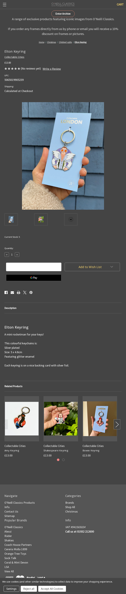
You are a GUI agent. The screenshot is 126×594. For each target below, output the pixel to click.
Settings (11, 589)
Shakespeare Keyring (55, 450)
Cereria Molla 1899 (15, 549)
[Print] (18, 292)
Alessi (7, 531)
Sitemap (9, 516)
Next (117, 424)
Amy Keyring (11, 450)
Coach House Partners (18, 545)
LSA (6, 567)
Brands (69, 502)
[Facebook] (6, 292)
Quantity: (8, 248)
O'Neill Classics (13, 527)
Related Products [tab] (13, 386)
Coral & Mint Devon (16, 562)
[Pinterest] (31, 292)
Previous (4, 424)
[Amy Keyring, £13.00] (22, 419)
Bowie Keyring (91, 450)
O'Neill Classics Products (19, 502)
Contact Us (11, 511)
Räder (8, 536)
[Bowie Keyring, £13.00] (100, 419)
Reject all (28, 589)
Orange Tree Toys (15, 553)
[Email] (12, 292)
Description (10, 308)
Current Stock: (12, 236)
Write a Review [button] (52, 69)
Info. (7, 507)
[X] (24, 292)
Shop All (70, 507)
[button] (63, 13)
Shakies (9, 540)
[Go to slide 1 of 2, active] (58, 460)
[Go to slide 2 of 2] (63, 460)
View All (9, 571)
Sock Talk (10, 558)
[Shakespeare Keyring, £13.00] (61, 419)
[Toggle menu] (4, 4)
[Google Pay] (33, 277)
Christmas (71, 511)
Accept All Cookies (52, 589)
